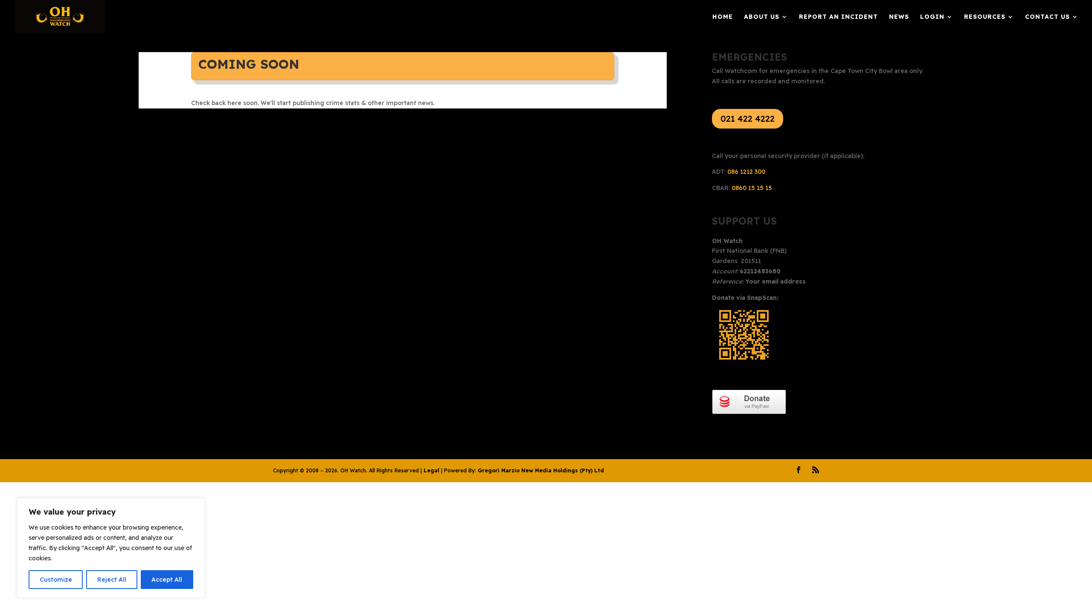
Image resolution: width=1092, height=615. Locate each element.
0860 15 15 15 (752, 188)
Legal (431, 470)
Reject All (111, 579)
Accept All (166, 579)
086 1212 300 (746, 172)
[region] (111, 548)
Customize (56, 579)
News (899, 17)
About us (761, 17)
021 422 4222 (747, 118)
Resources (984, 17)
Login (932, 17)
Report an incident (838, 17)
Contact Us (1047, 17)
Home (722, 17)
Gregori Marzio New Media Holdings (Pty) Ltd (541, 470)
